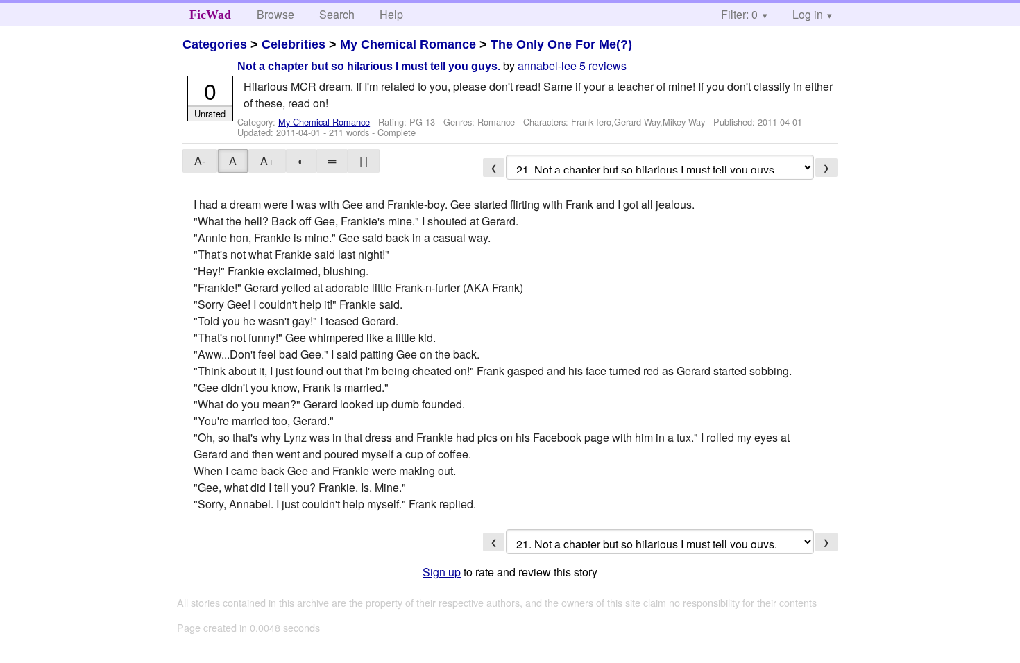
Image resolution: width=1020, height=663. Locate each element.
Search (337, 14)
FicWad (210, 14)
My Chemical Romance (408, 44)
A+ (267, 161)
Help (391, 14)
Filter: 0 (739, 14)
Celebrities (293, 44)
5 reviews (603, 66)
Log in (807, 14)
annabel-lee (547, 66)
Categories (214, 44)
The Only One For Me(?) (561, 44)
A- (199, 161)
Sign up (442, 572)
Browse (275, 14)
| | (363, 161)
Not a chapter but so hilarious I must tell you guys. (368, 66)
